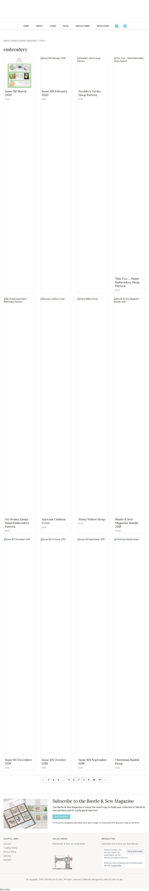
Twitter (61, 850)
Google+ (80, 850)
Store (53, 26)
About (39, 26)
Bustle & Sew (74, 11)
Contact (7, 844)
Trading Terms (10, 848)
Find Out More (61, 816)
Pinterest (74, 850)
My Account (103, 26)
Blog (65, 26)
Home (26, 26)
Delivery (7, 856)
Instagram (67, 850)
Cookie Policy (116, 865)
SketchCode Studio (113, 879)
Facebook (55, 850)
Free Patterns (83, 26)
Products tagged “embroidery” (24, 40)
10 (94, 780)
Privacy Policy (9, 852)
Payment (7, 860)
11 (100, 780)
